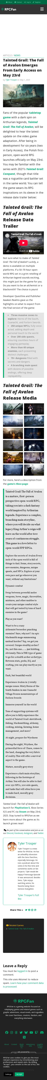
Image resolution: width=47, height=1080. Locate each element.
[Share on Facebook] (29, 910)
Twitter (40, 833)
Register (37, 2)
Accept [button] (19, 1074)
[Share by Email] (35, 910)
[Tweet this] (26, 910)
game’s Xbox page (17, 483)
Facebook (18, 833)
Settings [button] (8, 1074)
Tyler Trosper (11, 80)
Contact (19, 2)
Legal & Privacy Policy (40, 1046)
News (17, 55)
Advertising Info (30, 1045)
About (10, 2)
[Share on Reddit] (32, 910)
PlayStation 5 (22, 807)
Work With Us (22, 1046)
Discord (10, 833)
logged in (22, 971)
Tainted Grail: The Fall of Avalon (21, 928)
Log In (29, 2)
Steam (22, 811)
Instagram (28, 833)
